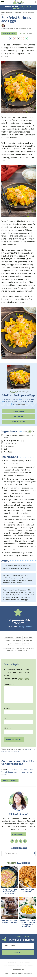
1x (30, 431)
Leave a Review (19, 421)
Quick (10, 643)
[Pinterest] (20, 841)
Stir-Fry (26, 643)
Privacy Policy (18, 969)
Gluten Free (17, 640)
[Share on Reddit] (22, 38)
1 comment (10, 650)
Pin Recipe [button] (19, 416)
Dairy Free (28, 637)
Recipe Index (21, 966)
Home (3, 12)
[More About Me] (18, 801)
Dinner (7, 640)
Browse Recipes (9, 966)
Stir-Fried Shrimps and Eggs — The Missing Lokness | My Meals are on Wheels (17, 772)
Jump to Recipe (9, 33)
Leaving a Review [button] (24, 627)
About (27, 962)
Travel (30, 966)
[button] (19, 33)
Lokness (6, 28)
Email (7, 718)
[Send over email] (26, 38)
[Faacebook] (12, 841)
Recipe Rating (10, 679)
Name (7, 708)
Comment (9, 685)
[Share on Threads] (18, 38)
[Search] (33, 853)
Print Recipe (19, 411)
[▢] (3, 435)
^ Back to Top (12, 962)
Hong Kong (28, 640)
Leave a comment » (23, 650)
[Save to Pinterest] (14, 38)
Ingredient (10, 12)
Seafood (18, 12)
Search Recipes (18, 848)
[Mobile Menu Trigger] (2, 3)
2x (33, 431)
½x (26, 431)
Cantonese (9, 637)
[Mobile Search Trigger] (34, 3)
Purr (31, 973)
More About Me (18, 834)
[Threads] (25, 841)
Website (7, 728)
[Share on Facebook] (10, 38)
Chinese (19, 637)
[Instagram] (16, 841)
